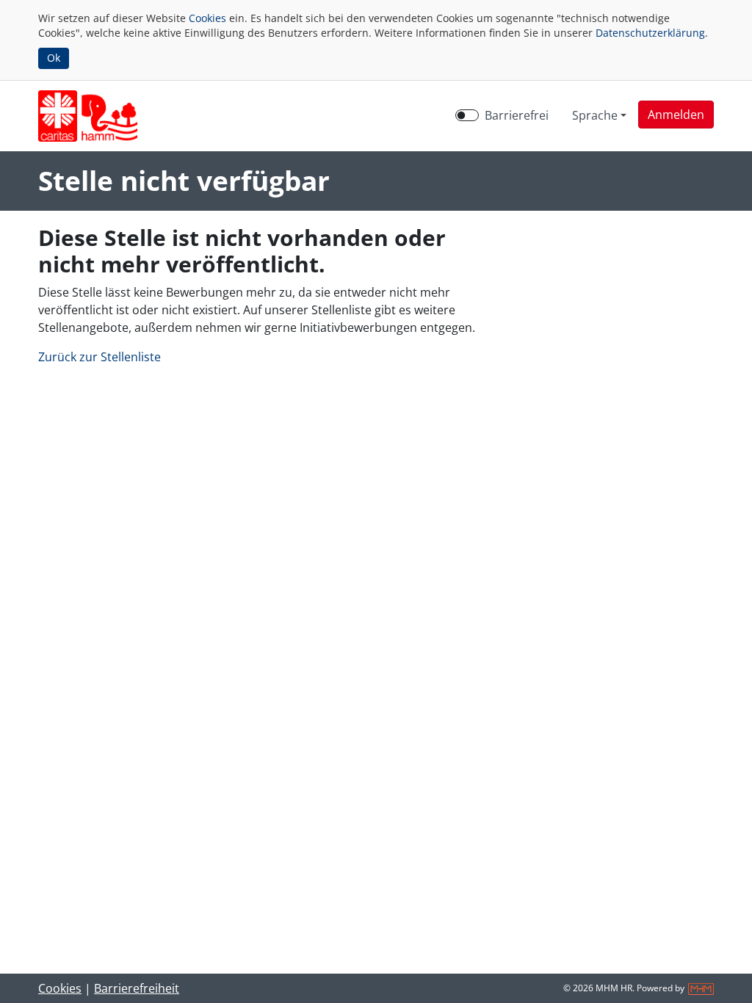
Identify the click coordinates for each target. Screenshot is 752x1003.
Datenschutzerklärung (650, 33)
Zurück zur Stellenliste (99, 357)
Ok (53, 58)
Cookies (207, 18)
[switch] (467, 115)
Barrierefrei (517, 115)
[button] (676, 114)
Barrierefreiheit (136, 988)
